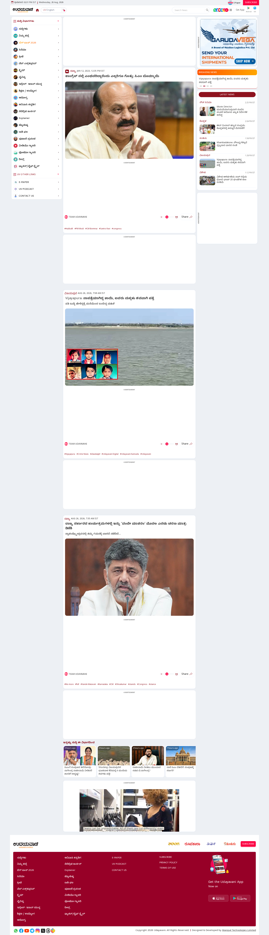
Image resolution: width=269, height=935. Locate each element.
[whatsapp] (16, 930)
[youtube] (26, 930)
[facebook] (21, 930)
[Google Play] (240, 898)
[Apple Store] (218, 898)
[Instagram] (37, 930)
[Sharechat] (52, 930)
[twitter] (43, 930)
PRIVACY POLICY (168, 862)
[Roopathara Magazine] (192, 844)
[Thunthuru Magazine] (230, 844)
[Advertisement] (129, 43)
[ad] (228, 42)
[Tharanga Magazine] (174, 844)
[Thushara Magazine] (211, 844)
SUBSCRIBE (251, 2)
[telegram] (32, 930)
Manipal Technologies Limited (239, 930)
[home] (23, 10)
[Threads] (48, 930)
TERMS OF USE (167, 868)
